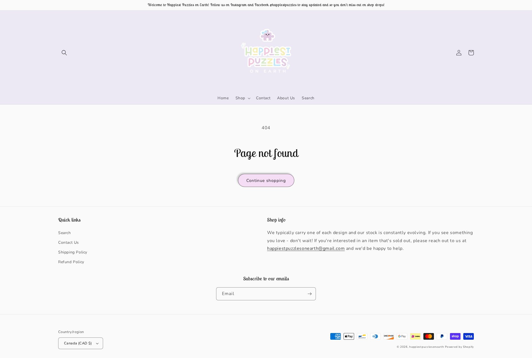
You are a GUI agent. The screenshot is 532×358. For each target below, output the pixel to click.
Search (64, 232)
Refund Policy (71, 262)
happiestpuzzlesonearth (426, 347)
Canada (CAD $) (78, 343)
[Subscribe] (309, 293)
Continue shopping (266, 180)
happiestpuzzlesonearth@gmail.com (306, 248)
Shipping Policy (72, 252)
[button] (64, 53)
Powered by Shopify (459, 347)
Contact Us (68, 242)
